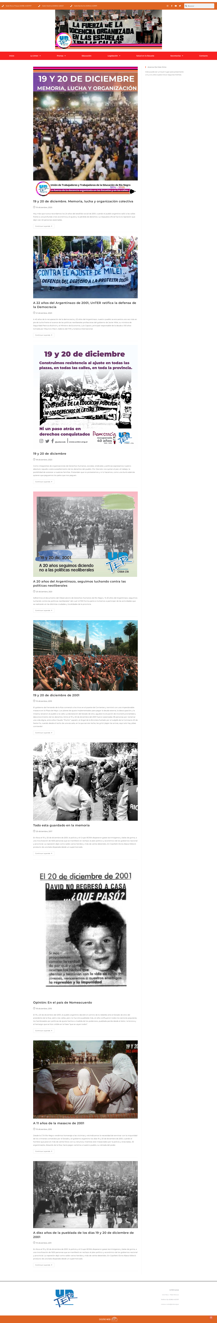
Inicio (11, 56)
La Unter (34, 56)
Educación (86, 56)
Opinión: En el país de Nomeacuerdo (62, 1002)
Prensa (60, 56)
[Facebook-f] (171, 6)
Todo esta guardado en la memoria (61, 825)
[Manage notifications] (211, 1317)
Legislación (113, 56)
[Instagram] (167, 6)
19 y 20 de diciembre (49, 453)
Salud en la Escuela (145, 56)
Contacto (203, 56)
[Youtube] (176, 6)
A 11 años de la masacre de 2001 (58, 1123)
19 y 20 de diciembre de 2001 (56, 695)
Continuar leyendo (44, 225)
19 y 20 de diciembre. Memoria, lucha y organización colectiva (83, 201)
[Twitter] (180, 6)
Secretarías (175, 56)
